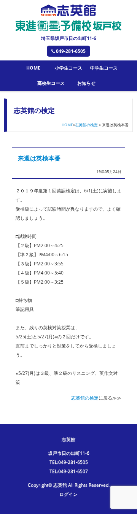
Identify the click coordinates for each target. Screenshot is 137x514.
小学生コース (68, 68)
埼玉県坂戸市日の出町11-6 (68, 38)
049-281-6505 (71, 51)
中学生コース (104, 68)
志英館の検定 (86, 124)
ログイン (68, 494)
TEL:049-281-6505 (68, 462)
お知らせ (86, 83)
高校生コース (51, 83)
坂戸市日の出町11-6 (68, 453)
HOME (33, 68)
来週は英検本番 (39, 158)
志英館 (68, 439)
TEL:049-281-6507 (68, 471)
